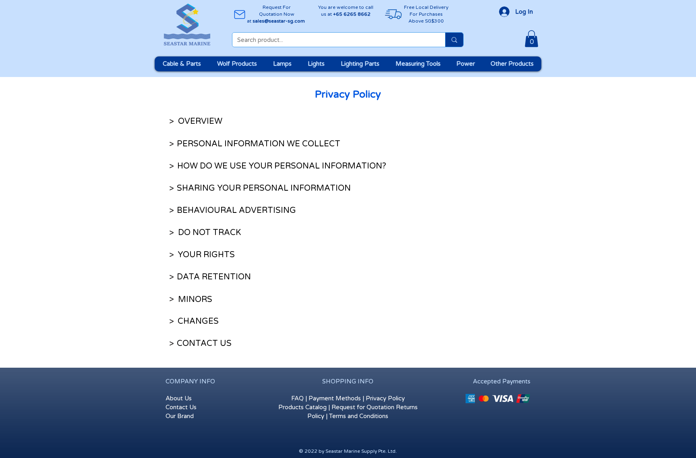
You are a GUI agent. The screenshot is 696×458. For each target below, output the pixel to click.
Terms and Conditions (358, 416)
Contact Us (181, 407)
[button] (531, 38)
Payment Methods (335, 398)
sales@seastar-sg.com (279, 21)
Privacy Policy (385, 398)
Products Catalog (302, 407)
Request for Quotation (362, 407)
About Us (179, 398)
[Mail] (239, 14)
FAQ (297, 398)
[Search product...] (454, 40)
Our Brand (180, 416)
